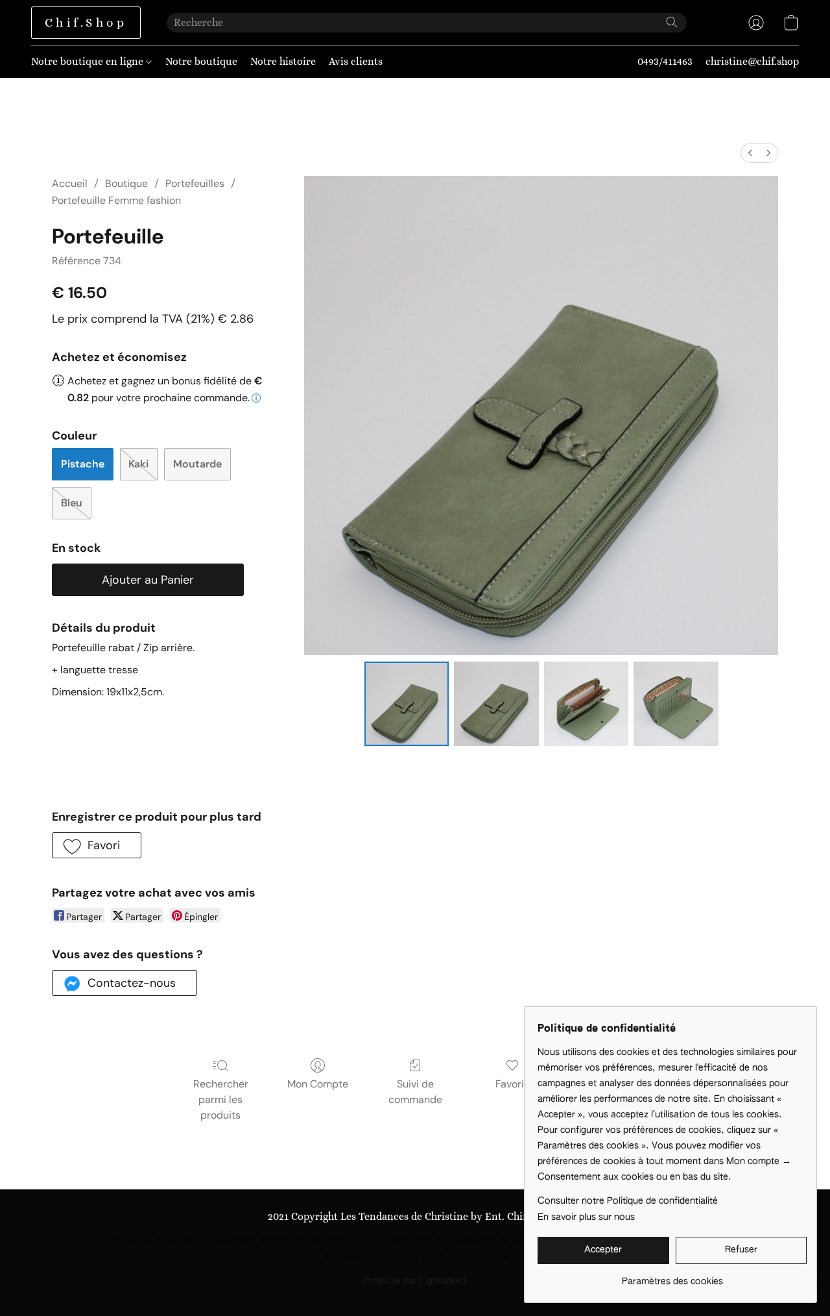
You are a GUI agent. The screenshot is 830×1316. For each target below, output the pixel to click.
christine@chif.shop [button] (752, 61)
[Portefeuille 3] (676, 704)
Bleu (71, 503)
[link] (672, 1276)
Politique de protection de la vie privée (287, 1240)
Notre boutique (201, 61)
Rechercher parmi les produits (220, 1099)
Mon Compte (317, 1084)
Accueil (70, 183)
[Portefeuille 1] (496, 704)
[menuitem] (750, 152)
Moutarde (197, 464)
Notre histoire (283, 61)
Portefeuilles (194, 183)
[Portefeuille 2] (586, 704)
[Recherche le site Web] (672, 22)
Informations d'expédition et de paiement (466, 1240)
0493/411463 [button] (665, 61)
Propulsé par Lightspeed (415, 1280)
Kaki (138, 464)
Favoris (512, 1084)
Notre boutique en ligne (88, 61)
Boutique (126, 183)
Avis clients (356, 61)
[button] (86, 22)
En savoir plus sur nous (586, 1217)
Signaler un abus (472, 1258)
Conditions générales (149, 1240)
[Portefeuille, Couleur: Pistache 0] (406, 704)
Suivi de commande (415, 1091)
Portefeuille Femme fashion (116, 200)
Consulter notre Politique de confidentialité (628, 1201)
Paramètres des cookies (374, 1258)
